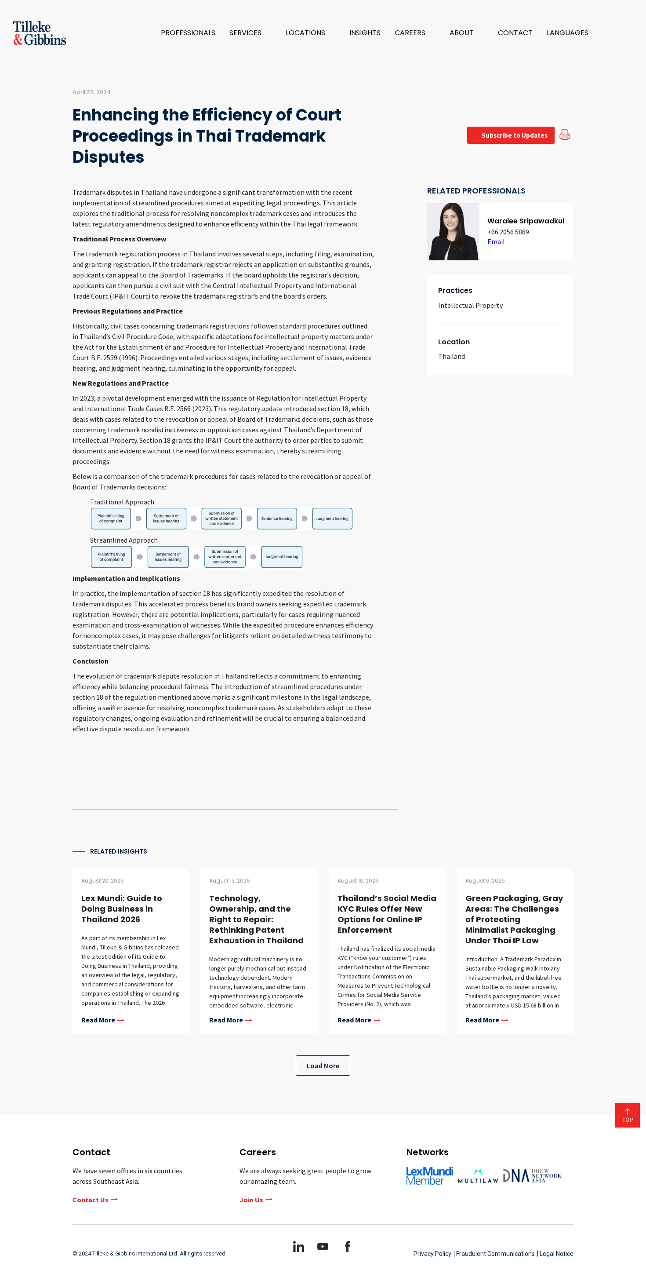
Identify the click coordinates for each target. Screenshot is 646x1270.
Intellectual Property (470, 305)
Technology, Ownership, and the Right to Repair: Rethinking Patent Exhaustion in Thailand (256, 919)
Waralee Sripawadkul (525, 221)
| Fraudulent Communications (494, 1253)
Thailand (451, 356)
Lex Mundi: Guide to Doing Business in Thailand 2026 (121, 909)
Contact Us (91, 1199)
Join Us (251, 1199)
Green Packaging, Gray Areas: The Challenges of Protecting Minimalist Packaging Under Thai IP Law (514, 919)
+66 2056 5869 (508, 231)
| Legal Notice (555, 1253)
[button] (250, 33)
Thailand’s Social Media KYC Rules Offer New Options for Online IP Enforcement (387, 914)
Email (496, 241)
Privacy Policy (432, 1253)
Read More (98, 1020)
